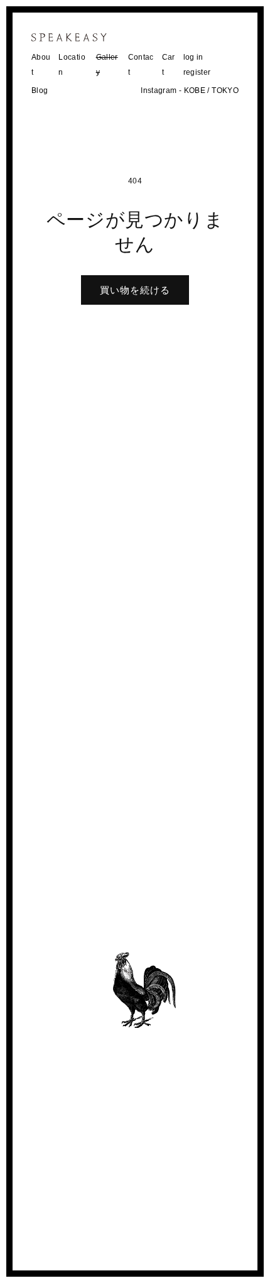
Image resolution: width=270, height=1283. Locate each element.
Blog (39, 90)
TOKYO (225, 90)
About (40, 65)
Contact (141, 65)
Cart (168, 65)
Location (71, 65)
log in (193, 57)
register (197, 72)
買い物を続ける (135, 290)
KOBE (194, 90)
